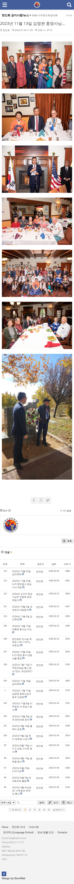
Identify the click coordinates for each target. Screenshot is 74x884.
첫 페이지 (16, 810)
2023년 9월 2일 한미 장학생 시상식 (21, 737)
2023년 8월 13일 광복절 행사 (22, 760)
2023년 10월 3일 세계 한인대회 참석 (22, 718)
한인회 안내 (18, 827)
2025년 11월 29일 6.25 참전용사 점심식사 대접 (21, 584)
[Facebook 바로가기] (4, 873)
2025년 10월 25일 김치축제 (21, 573)
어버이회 (34, 827)
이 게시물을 (65, 510)
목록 (69, 541)
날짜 (54, 564)
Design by (13, 878)
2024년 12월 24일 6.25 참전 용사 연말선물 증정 (22, 655)
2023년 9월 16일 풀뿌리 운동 (22, 727)
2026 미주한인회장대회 (45, 15)
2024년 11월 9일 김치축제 (22, 618)
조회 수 (67, 564)
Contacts (62, 832)
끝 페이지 (58, 810)
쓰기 (55, 802)
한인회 (6, 30)
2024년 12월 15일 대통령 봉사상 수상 (21, 627)
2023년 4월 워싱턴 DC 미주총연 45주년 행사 (21, 791)
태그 (69, 802)
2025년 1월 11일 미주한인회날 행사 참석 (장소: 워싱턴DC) (22, 668)
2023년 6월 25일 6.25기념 (20, 769)
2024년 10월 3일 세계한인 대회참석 (22, 608)
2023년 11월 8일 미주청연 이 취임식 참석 (22, 706)
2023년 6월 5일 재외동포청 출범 (21, 779)
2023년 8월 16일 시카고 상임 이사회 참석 (22, 749)
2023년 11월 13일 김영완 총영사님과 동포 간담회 (21, 694)
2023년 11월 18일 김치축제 (21, 682)
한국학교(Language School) (18, 832)
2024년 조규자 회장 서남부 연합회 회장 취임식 (22, 597)
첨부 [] (6, 510)
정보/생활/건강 (45, 832)
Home (5, 827)
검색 (41, 802)
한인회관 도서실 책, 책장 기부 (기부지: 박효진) (22, 642)
